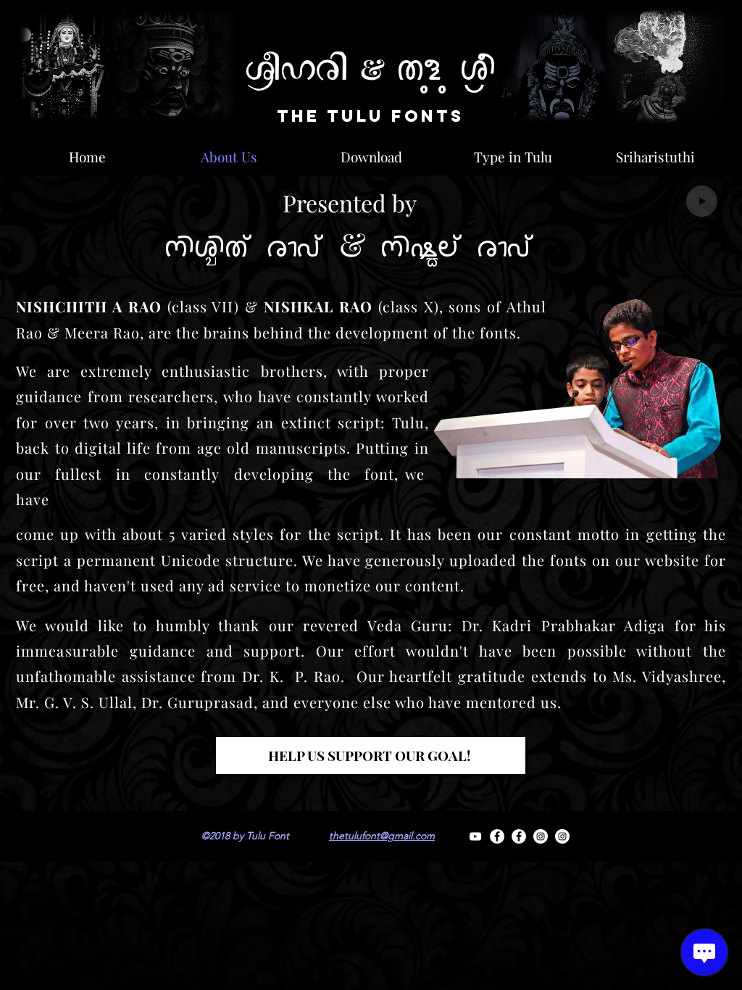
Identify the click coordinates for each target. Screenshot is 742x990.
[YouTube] (475, 836)
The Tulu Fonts (370, 116)
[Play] (701, 201)
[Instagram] (540, 836)
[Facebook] (497, 836)
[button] (370, 755)
